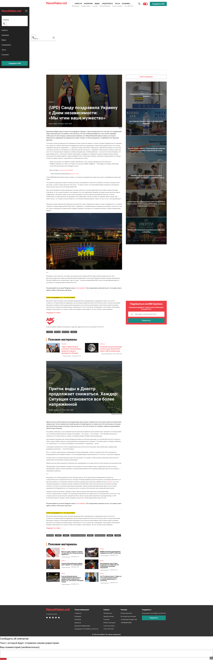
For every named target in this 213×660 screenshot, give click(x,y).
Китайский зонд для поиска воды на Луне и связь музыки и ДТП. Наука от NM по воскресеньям (111, 349)
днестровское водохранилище (78, 535)
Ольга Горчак (53, 123)
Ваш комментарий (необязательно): (20, 647)
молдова (90, 535)
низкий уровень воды (100, 535)
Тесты (117, 3)
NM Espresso (75, 6)
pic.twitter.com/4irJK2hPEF (65, 170)
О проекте (78, 613)
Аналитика (88, 3)
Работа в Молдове (105, 6)
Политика (64, 344)
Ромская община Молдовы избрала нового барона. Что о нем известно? (72, 564)
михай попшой (65, 331)
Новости (78, 3)
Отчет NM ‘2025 (128, 6)
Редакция (78, 616)
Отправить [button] (3, 659)
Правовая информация (82, 626)
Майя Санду (57, 331)
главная (50, 331)
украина (74, 331)
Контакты (78, 619)
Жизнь (51, 383)
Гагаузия (95, 6)
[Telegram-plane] (59, 617)
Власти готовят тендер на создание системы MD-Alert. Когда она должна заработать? (72, 553)
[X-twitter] (50, 617)
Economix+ (126, 3)
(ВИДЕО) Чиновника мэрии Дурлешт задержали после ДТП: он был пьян (110, 552)
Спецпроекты (107, 3)
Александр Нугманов (106, 353)
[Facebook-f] (47, 617)
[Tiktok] (56, 617)
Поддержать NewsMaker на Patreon (86, 629)
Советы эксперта (117, 6)
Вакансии (78, 622)
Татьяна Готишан (67, 356)
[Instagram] (53, 617)
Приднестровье (86, 6)
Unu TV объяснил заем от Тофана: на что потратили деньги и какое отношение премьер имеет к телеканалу (110, 578)
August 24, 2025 (74, 173)
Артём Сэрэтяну (53, 410)
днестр (66, 535)
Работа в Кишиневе (146, 77)
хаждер (117, 535)
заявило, (109, 482)
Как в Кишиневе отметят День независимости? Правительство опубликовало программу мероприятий (109, 565)
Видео (97, 3)
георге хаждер (50, 535)
